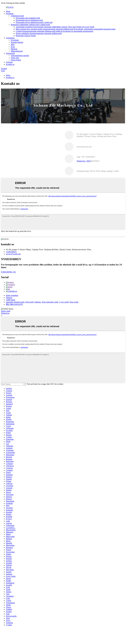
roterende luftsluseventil (15, 302)
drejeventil (29, 302)
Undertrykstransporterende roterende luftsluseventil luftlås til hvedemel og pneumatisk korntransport (54, 31)
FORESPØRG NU (8, 272)
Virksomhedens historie (20, 56)
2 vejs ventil (64, 302)
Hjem (8, 11)
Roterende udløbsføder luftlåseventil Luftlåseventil (30, 25)
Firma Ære (15, 58)
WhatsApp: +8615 (84, 161)
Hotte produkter (12, 295)
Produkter (10, 14)
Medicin (14, 49)
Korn (13, 47)
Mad (12, 44)
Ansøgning (10, 38)
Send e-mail (5, 311)
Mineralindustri (17, 51)
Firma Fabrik (16, 60)
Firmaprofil (10, 53)
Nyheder (9, 62)
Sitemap (9, 298)
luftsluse (37, 302)
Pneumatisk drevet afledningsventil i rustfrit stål (34, 22)
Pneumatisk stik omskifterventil (28, 18)
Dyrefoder (15, 40)
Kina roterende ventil (50, 302)
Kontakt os (10, 64)
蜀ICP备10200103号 (14, 304)
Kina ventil (74, 302)
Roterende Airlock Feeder (26, 36)
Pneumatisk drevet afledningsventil (29, 20)
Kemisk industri (17, 42)
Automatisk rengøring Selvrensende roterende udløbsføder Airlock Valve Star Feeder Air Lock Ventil (55, 27)
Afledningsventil (17, 16)
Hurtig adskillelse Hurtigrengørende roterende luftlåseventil (39, 33)
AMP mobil (10, 300)
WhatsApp (5, 313)
